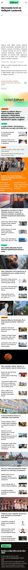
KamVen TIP (4, 173)
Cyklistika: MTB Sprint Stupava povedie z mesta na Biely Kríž (9, 329)
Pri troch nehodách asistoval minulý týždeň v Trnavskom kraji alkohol (8, 538)
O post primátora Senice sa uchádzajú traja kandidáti (10, 416)
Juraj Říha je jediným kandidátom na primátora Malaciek (8, 492)
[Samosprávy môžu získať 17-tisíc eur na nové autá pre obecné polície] (23, 345)
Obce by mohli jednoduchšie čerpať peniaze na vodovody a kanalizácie (13, 469)
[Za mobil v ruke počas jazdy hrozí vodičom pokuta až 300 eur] (23, 288)
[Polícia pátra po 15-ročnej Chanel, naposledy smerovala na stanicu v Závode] (23, 232)
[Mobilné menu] (2, 2)
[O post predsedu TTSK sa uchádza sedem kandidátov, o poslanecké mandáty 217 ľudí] (23, 424)
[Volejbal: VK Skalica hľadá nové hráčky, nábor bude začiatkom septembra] (23, 337)
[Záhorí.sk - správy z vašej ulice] (14, 2)
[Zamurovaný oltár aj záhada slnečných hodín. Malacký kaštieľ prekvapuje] (23, 223)
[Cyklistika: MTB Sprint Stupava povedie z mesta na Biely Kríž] (23, 329)
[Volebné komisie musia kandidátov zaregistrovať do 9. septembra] (23, 141)
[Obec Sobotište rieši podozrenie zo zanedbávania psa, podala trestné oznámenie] (14, 262)
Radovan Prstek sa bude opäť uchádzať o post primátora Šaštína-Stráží (8, 530)
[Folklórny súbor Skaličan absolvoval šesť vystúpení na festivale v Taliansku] (14, 504)
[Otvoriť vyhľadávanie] (26, 2)
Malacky (4, 88)
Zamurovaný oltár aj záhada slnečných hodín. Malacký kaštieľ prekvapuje (9, 223)
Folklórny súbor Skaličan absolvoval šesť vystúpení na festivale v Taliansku (13, 515)
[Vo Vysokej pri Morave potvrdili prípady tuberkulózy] (23, 134)
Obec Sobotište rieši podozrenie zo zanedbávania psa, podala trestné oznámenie (13, 273)
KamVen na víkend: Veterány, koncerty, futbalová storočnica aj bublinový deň (13, 177)
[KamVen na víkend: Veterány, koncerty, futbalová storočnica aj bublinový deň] (14, 164)
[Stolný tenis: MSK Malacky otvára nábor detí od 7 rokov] (23, 240)
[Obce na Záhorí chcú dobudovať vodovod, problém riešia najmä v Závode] (23, 393)
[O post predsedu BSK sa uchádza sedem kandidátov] (23, 485)
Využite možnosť (10, 558)
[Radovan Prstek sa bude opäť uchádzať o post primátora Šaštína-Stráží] (23, 531)
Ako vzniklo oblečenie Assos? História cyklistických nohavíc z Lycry (12, 249)
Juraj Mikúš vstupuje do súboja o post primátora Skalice (8, 523)
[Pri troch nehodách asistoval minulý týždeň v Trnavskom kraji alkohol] (23, 538)
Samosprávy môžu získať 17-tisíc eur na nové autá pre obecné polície (9, 344)
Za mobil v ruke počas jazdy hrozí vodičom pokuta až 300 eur (9, 288)
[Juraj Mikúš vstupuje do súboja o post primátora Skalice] (23, 523)
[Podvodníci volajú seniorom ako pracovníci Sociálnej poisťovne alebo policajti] (23, 281)
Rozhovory (4, 317)
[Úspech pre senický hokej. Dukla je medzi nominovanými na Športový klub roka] (23, 375)
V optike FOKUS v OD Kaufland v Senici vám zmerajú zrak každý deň (14, 127)
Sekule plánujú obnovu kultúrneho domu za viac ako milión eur (8, 295)
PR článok (4, 123)
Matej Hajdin (13, 61)
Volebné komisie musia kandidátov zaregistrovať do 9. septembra (9, 141)
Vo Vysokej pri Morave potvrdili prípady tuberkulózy (7, 134)
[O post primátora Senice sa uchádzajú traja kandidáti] (14, 406)
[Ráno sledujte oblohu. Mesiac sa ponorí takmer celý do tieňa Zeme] (14, 357)
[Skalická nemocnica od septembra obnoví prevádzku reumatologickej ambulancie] (23, 477)
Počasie (4, 147)
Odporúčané (5, 108)
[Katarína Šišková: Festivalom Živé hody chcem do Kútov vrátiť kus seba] (14, 308)
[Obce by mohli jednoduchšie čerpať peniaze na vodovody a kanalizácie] (14, 459)
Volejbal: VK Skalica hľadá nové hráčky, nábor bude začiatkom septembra (8, 337)
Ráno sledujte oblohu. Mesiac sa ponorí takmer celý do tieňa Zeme (13, 367)
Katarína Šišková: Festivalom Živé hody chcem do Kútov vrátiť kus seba (13, 322)
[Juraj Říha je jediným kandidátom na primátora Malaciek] (23, 492)
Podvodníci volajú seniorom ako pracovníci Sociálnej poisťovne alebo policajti (9, 280)
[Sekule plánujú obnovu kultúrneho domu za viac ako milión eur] (23, 296)
